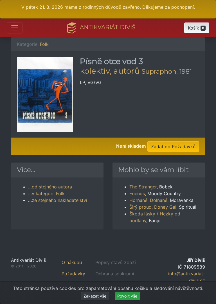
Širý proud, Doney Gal (152, 207)
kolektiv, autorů (110, 71)
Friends (137, 193)
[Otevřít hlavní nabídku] (14, 27)
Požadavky (73, 273)
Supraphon (159, 71)
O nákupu (72, 262)
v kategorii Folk (48, 193)
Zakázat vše (95, 296)
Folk (44, 44)
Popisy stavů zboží (115, 262)
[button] (196, 27)
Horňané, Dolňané (148, 200)
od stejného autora (52, 187)
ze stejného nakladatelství (59, 200)
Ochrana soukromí (114, 273)
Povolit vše (127, 296)
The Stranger (143, 187)
